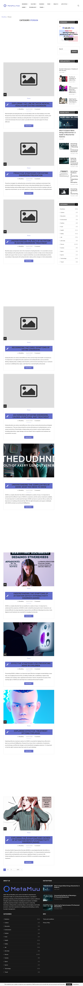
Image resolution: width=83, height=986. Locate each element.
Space (69, 251)
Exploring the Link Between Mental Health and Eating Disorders (31, 104)
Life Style (64, 4)
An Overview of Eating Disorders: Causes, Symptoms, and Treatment (31, 416)
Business (24, 4)
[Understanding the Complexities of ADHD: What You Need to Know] (28, 460)
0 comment (37, 109)
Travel (42, 7)
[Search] (78, 5)
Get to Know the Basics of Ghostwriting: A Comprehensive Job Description (74, 177)
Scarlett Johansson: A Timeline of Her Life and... (68, 69)
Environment (69, 219)
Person (69, 244)
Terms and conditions (48, 919)
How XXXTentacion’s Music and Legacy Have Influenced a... (73, 89)
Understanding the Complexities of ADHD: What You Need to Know (31, 486)
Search (61, 49)
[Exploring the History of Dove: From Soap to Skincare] (63, 101)
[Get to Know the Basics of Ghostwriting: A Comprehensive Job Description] (64, 174)
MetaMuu (21, 109)
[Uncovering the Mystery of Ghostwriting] (64, 191)
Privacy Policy (46, 922)
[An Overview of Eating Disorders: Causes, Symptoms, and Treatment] (28, 391)
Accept (69, 984)
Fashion (41, 4)
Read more (28, 125)
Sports (69, 255)
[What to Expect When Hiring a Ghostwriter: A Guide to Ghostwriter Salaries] (68, 122)
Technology (32, 7)
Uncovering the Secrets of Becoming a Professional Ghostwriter (74, 147)
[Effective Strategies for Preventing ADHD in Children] (28, 639)
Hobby (24, 7)
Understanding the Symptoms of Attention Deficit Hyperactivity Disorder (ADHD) (30, 595)
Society (69, 247)
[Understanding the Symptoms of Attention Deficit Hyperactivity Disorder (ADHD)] (28, 569)
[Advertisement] (28, 42)
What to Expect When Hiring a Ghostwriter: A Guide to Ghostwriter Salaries (67, 134)
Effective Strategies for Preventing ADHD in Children (30, 664)
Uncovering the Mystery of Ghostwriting (74, 191)
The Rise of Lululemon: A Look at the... (72, 78)
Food (48, 4)
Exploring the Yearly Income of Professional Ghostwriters (74, 161)
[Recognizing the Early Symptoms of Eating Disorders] (28, 323)
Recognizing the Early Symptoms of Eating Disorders (31, 348)
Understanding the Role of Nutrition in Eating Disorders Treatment (31, 242)
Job (69, 237)
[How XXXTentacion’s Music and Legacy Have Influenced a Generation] (63, 88)
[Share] (5, 94)
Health (56, 4)
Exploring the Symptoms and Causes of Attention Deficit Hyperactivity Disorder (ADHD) (30, 840)
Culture (33, 4)
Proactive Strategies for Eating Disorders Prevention (30, 174)
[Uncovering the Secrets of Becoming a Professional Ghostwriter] (64, 146)
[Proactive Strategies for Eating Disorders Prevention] (28, 149)
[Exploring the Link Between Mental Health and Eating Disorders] (28, 79)
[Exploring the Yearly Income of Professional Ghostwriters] (64, 161)
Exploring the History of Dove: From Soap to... (73, 100)
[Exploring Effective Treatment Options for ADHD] (28, 707)
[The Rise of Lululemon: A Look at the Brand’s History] (63, 79)
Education (69, 216)
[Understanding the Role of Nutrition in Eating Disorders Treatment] (28, 216)
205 (18, 869)
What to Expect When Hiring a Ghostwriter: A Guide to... (67, 886)
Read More (76, 984)
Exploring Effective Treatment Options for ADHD (30, 732)
